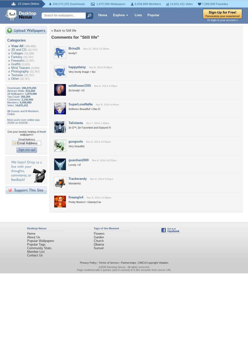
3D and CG (19, 49)
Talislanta (76, 123)
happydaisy (77, 67)
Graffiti (16, 64)
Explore (119, 15)
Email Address (26, 139)
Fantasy (17, 57)
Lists (138, 15)
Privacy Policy (88, 262)
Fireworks (18, 60)
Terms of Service (109, 262)
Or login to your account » (222, 20)
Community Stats (39, 248)
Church (99, 241)
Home (102, 15)
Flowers (99, 233)
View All (17, 46)
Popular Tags (36, 244)
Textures (17, 75)
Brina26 (74, 48)
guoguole (76, 141)
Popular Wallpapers (40, 241)
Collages (17, 53)
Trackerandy (78, 179)
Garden (99, 237)
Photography (20, 71)
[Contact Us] (27, 181)
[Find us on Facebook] (170, 232)
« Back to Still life (63, 30)
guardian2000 (79, 160)
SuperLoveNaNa (81, 104)
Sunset (99, 248)
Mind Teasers (20, 68)
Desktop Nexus (116, 267)
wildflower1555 (80, 85)
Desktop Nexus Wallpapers (20, 15)
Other (15, 78)
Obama (99, 244)
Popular (153, 15)
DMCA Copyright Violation (153, 262)
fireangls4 (76, 197)
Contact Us (35, 255)
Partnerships (128, 262)
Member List (36, 252)
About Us (33, 237)
